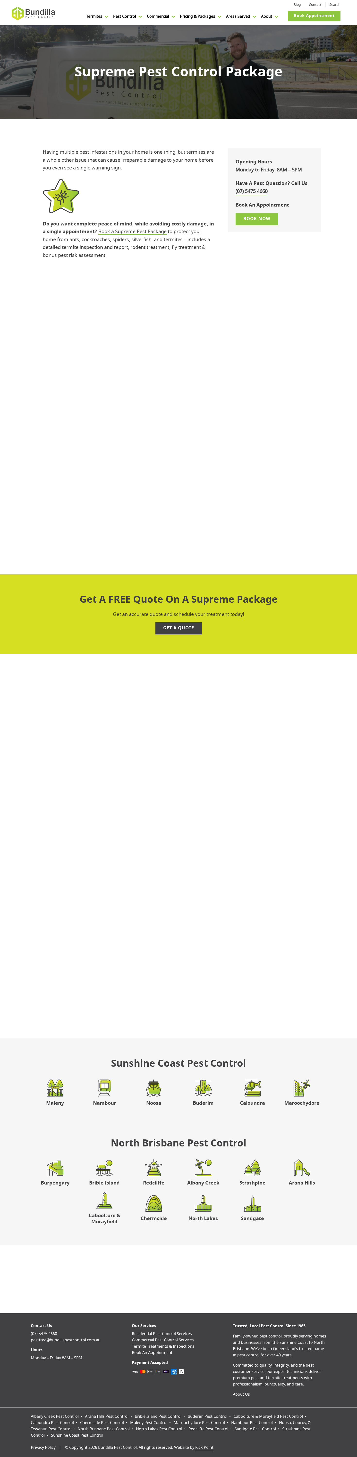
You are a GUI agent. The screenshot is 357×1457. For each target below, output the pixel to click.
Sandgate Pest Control (255, 1429)
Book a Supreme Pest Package (132, 231)
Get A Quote (178, 628)
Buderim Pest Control (207, 1416)
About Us (241, 1394)
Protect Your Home (178, 954)
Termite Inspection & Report (124, 494)
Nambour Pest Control (252, 1423)
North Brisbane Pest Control (104, 1429)
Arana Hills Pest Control (106, 1416)
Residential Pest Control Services (162, 1334)
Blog (297, 5)
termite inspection (242, 754)
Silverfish (102, 474)
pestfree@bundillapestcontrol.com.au (66, 1340)
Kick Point (204, 1447)
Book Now (178, 343)
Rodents (101, 484)
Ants (97, 443)
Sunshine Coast (294, 1343)
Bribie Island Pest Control (158, 1416)
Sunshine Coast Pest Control (77, 1435)
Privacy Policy (43, 1447)
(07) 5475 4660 (252, 191)
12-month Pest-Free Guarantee (189, 507)
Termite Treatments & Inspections (163, 1346)
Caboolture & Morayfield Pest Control (268, 1416)
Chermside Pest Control (102, 1423)
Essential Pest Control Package (125, 712)
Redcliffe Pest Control (208, 1429)
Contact (315, 5)
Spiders (100, 463)
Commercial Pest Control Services (163, 1340)
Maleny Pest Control (148, 1423)
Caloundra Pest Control (52, 1423)
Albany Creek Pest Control (55, 1416)
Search (334, 5)
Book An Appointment (152, 1353)
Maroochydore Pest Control (199, 1423)
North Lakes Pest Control (159, 1429)
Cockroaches (106, 453)
